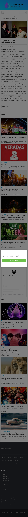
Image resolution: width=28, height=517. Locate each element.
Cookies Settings (13, 263)
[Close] (25, 252)
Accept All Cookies (14, 260)
